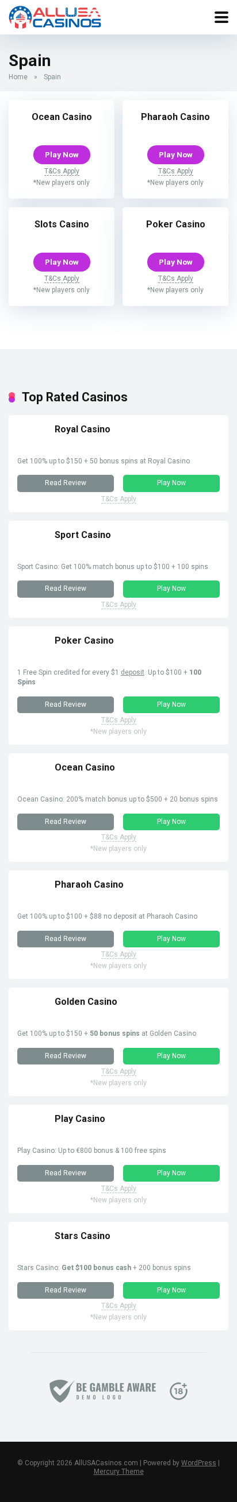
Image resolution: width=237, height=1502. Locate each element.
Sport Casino (83, 534)
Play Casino (80, 1118)
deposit (132, 672)
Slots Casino (62, 224)
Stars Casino (82, 1235)
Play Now (62, 154)
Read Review (65, 483)
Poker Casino (175, 224)
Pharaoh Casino (175, 116)
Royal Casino (82, 429)
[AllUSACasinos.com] (55, 16)
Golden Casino (86, 1001)
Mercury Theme (119, 1472)
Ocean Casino (62, 116)
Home (18, 77)
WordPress (198, 1463)
